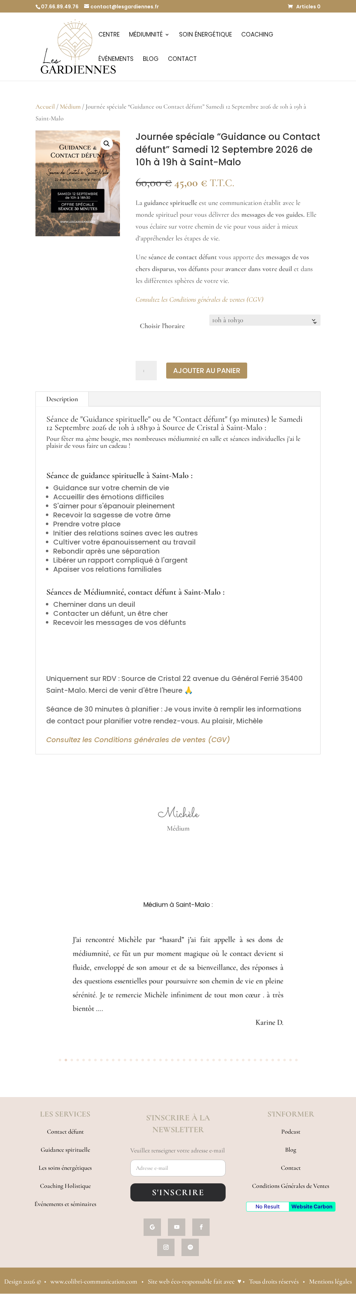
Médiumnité (146, 35)
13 (131, 1060)
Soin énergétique (205, 35)
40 (290, 1060)
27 (213, 1060)
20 (172, 1060)
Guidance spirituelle (65, 1149)
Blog (151, 59)
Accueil (45, 106)
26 (208, 1060)
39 (284, 1060)
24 (196, 1060)
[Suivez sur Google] (152, 1227)
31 (237, 1060)
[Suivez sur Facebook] (201, 1227)
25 (202, 1060)
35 (261, 1060)
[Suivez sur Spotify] (190, 1247)
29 (225, 1060)
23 (190, 1060)
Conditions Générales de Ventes (290, 1186)
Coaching (257, 35)
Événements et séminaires (65, 1204)
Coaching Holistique (65, 1186)
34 (255, 1060)
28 (219, 1060)
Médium (70, 106)
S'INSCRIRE (178, 1192)
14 (137, 1060)
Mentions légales (330, 1281)
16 (148, 1060)
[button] (106, 143)
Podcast (290, 1131)
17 (154, 1060)
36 (267, 1060)
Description (62, 399)
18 (160, 1060)
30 (231, 1060)
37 (273, 1060)
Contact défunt (65, 1131)
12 (125, 1060)
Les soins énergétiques (65, 1168)
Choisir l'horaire (162, 326)
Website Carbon (311, 1206)
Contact (182, 59)
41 (296, 1060)
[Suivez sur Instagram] (166, 1247)
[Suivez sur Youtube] (176, 1227)
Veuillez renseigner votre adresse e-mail (177, 1150)
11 (119, 1060)
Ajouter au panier (206, 370)
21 (178, 1060)
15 (142, 1060)
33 (249, 1060)
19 (166, 1060)
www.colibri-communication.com (93, 1281)
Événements (116, 59)
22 (184, 1060)
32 (243, 1060)
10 (113, 1060)
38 (278, 1060)
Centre (109, 35)
